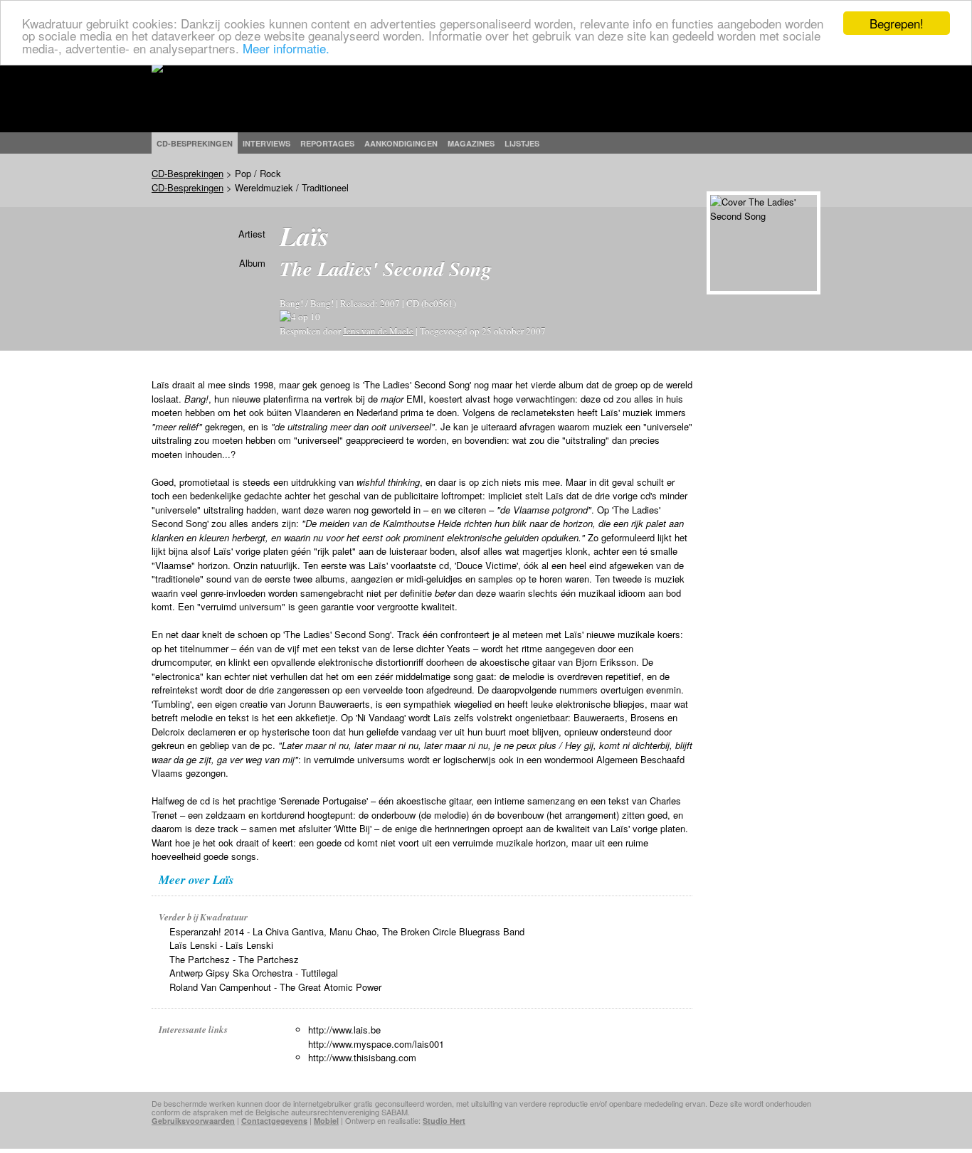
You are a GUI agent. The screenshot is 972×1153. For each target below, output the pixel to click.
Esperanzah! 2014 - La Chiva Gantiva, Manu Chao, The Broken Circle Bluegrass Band (346, 931)
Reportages (327, 143)
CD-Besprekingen (187, 173)
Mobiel (326, 1120)
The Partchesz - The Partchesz (234, 959)
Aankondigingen (401, 143)
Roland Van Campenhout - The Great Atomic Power (275, 987)
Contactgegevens (274, 1120)
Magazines (471, 143)
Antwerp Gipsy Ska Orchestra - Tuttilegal (253, 972)
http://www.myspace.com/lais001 (376, 1044)
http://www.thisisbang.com (362, 1057)
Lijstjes (522, 143)
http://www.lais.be (344, 1029)
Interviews (266, 143)
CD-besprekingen (195, 143)
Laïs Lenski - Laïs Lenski (221, 945)
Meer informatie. (286, 48)
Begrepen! (897, 23)
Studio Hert (444, 1120)
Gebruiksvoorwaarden (193, 1120)
